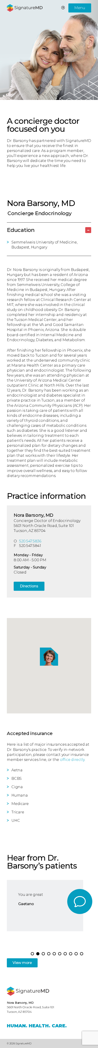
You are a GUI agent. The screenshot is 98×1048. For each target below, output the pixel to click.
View (22, 963)
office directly (72, 759)
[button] (37, 953)
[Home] (28, 991)
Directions (29, 586)
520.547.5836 (30, 541)
